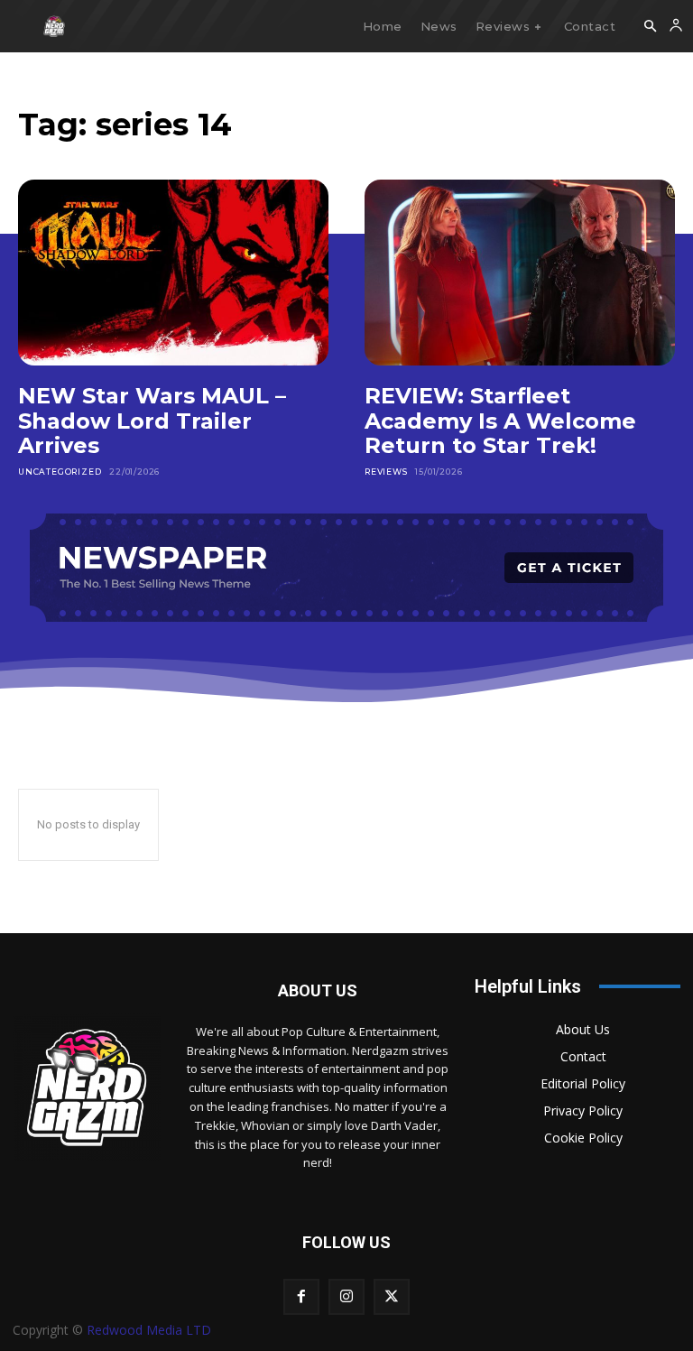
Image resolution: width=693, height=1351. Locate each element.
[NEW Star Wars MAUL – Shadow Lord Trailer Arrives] (173, 273)
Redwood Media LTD (149, 1329)
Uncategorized (59, 472)
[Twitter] (392, 1297)
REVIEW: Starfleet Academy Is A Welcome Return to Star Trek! (500, 420)
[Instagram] (346, 1297)
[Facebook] (301, 1297)
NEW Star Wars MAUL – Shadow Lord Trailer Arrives (152, 420)
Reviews (386, 472)
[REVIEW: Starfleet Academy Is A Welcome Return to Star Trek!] (520, 273)
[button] (649, 27)
